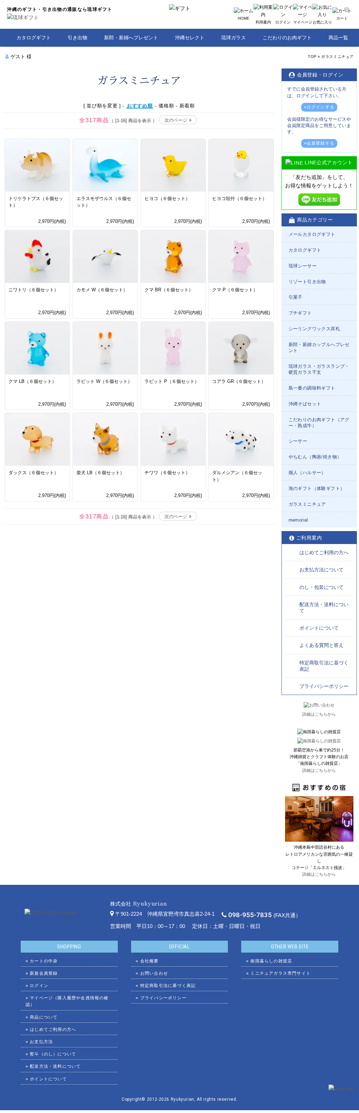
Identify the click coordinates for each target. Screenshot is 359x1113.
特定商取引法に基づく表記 (323, 666)
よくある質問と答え (321, 645)
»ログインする (319, 107)
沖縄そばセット (305, 403)
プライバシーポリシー (323, 686)
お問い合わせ (154, 973)
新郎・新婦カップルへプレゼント (319, 347)
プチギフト (300, 313)
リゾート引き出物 (307, 281)
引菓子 (296, 297)
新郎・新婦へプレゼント (131, 37)
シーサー (298, 441)
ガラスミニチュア (337, 56)
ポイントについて (319, 628)
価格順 (166, 105)
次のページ (175, 120)
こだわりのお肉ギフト (287, 37)
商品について (43, 1017)
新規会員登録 (43, 973)
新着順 (187, 105)
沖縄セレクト (189, 37)
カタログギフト (33, 37)
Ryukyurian (182, 1099)
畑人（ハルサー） (307, 472)
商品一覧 (338, 37)
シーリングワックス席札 (314, 328)
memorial (298, 520)
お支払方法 (41, 1041)
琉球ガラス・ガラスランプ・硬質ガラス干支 (319, 369)
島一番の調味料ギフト (312, 388)
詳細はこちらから (319, 714)
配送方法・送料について (323, 608)
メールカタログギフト (312, 234)
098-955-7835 (250, 915)
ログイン (39, 985)
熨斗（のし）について (53, 1054)
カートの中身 (43, 961)
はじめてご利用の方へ (323, 552)
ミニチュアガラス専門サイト (280, 973)
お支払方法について (321, 569)
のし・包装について (321, 587)
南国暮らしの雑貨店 (271, 961)
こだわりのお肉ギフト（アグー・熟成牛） (319, 422)
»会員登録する (319, 143)
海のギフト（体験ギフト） (317, 488)
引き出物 (77, 37)
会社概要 (149, 961)
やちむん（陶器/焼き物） (315, 456)
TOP (312, 56)
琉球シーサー (303, 266)
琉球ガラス (233, 37)
